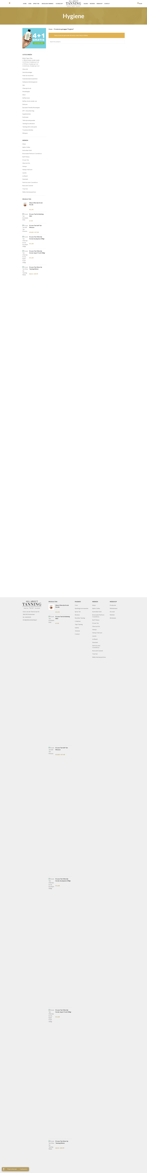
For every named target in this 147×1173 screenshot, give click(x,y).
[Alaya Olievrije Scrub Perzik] (25, 206)
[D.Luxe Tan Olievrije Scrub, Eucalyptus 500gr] (25, 241)
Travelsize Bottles (27, 130)
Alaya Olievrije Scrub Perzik (36, 203)
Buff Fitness (26, 157)
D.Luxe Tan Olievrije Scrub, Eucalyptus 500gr (37, 237)
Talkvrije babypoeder (28, 120)
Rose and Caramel (27, 185)
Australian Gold (27, 150)
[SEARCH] (123, 42)
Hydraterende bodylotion (30, 78)
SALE (23, 95)
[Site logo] (73, 3)
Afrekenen (113, 618)
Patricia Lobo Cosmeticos (30, 182)
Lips (23, 85)
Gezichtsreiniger (27, 72)
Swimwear (25, 117)
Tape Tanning (79, 624)
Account (112, 611)
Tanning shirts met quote (29, 127)
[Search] (5, 3)
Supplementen (26, 114)
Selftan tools (26, 98)
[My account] (134, 3)
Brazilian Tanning (80, 618)
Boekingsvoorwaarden (81, 608)
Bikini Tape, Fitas (27, 58)
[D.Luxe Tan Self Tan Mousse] (25, 229)
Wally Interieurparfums (29, 192)
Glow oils (25, 69)
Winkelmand (113, 608)
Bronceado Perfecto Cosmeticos (32, 153)
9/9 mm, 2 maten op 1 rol (31, 64)
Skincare (24, 104)
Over (76, 605)
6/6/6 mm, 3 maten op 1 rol (31, 66)
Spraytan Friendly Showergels (31, 107)
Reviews (77, 615)
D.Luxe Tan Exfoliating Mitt (36, 215)
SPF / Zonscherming (28, 111)
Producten (113, 605)
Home (50, 29)
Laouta (24, 173)
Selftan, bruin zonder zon (29, 101)
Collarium (78, 621)
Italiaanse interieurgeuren (29, 82)
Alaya (24, 144)
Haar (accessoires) (27, 75)
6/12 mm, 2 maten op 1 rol (31, 62)
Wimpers (25, 133)
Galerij (77, 627)
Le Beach (25, 176)
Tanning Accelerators (28, 123)
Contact (77, 634)
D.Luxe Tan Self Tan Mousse (35, 226)
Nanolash (25, 179)
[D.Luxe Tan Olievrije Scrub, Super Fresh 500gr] (25, 257)
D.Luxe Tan (25, 160)
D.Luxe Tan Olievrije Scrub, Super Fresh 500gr (37, 252)
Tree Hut (25, 189)
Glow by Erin (26, 163)
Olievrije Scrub (26, 88)
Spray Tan (78, 611)
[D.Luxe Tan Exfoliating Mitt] (25, 217)
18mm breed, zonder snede (31, 60)
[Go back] (60, 16)
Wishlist (112, 615)
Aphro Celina (26, 147)
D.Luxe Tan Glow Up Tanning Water (35, 268)
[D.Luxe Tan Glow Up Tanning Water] (25, 271)
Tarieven (77, 631)
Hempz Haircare (27, 169)
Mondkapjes (26, 91)
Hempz (24, 166)
